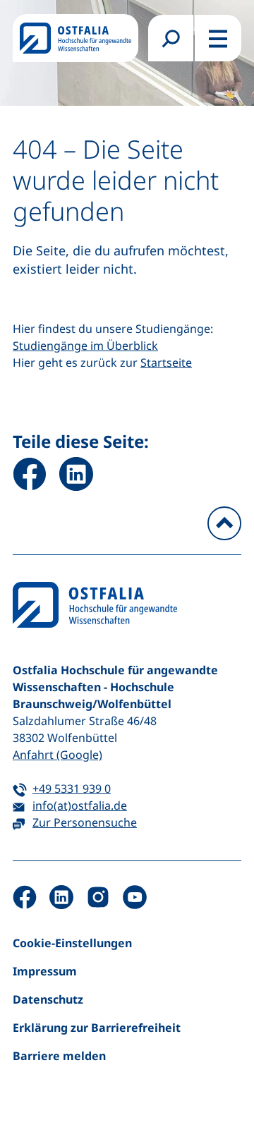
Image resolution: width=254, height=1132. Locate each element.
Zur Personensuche (84, 822)
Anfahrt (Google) (57, 754)
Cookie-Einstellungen (72, 943)
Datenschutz (48, 999)
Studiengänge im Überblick (85, 345)
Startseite (166, 362)
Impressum (45, 971)
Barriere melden (59, 1056)
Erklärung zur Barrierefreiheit (97, 1027)
